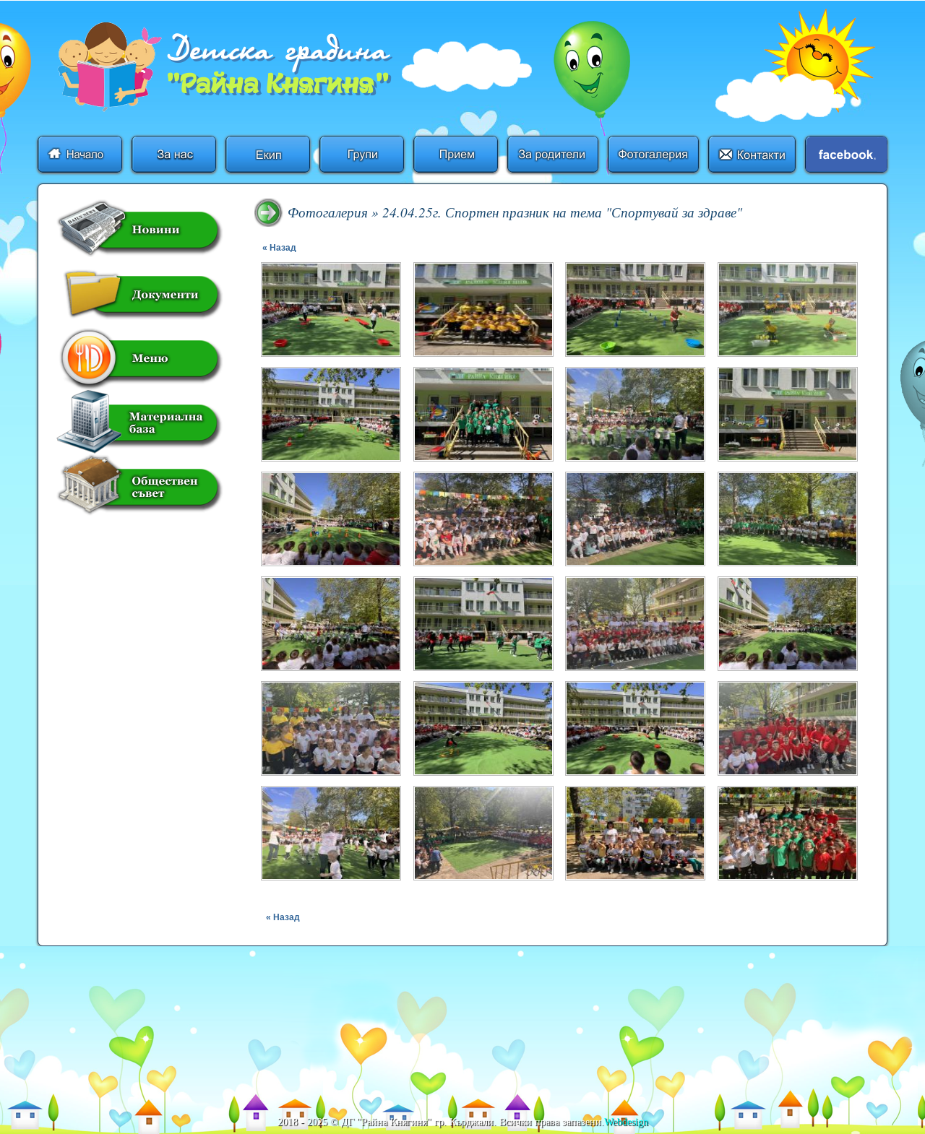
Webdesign (626, 1122)
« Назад (279, 248)
